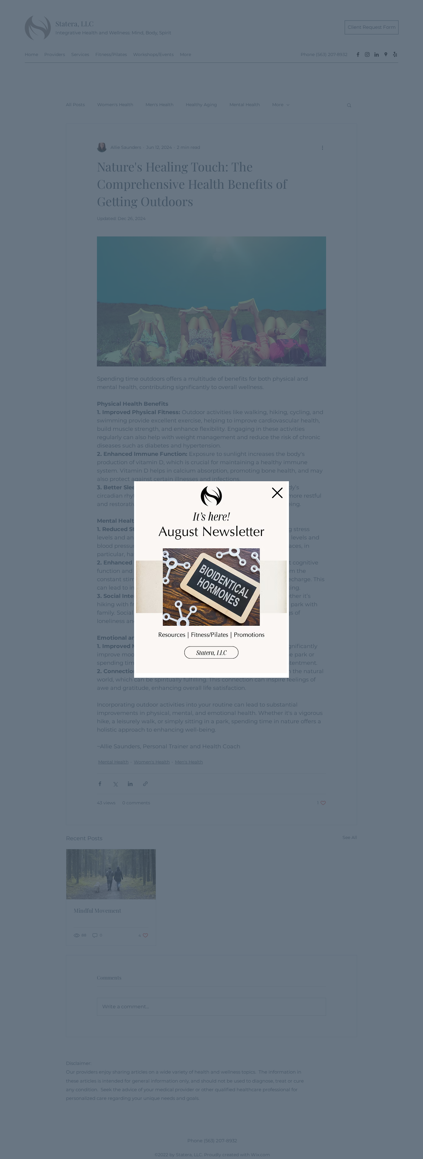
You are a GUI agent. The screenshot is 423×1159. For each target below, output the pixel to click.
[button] (277, 492)
